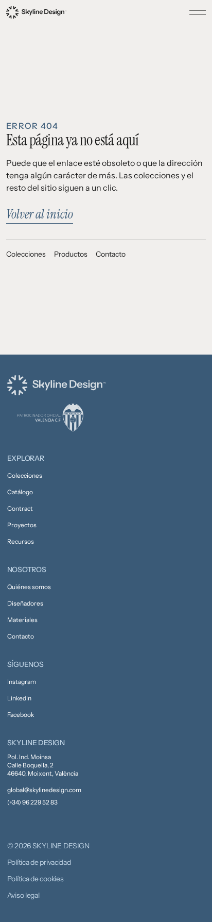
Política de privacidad (39, 862)
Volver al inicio (39, 214)
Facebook (20, 714)
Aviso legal (23, 895)
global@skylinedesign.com (44, 790)
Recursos (20, 541)
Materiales (22, 620)
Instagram (21, 681)
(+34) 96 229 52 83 (32, 802)
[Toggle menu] (197, 12)
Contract (20, 508)
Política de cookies (35, 878)
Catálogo (20, 492)
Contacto (111, 254)
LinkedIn (19, 698)
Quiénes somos (29, 587)
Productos (70, 254)
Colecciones (26, 254)
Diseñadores (25, 603)
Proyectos (22, 525)
